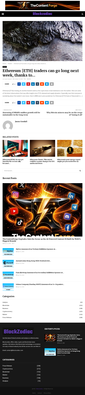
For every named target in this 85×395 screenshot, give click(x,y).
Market (4, 66)
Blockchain (6, 305)
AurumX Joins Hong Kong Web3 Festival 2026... (33, 261)
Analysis (5, 302)
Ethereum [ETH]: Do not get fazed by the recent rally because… (13, 161)
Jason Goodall (8, 79)
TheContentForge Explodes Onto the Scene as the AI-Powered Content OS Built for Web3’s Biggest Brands (42, 240)
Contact (40, 393)
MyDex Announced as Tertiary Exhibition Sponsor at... (36, 249)
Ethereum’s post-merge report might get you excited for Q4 (69, 160)
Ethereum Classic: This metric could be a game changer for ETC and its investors (42, 161)
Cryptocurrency (7, 311)
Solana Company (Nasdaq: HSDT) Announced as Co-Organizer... (40, 284)
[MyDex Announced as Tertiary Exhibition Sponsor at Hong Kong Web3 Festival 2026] (8, 252)
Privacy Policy (47, 393)
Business (5, 308)
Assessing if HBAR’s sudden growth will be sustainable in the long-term (21, 113)
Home (34, 393)
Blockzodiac (42, 14)
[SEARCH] (80, 171)
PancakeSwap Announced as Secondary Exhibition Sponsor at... (40, 273)
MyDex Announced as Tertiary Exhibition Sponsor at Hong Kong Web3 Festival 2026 (68, 351)
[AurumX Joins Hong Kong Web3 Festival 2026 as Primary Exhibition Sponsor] (8, 263)
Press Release (7, 317)
